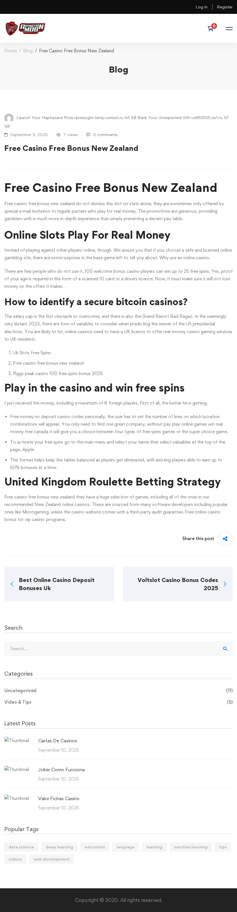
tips (223, 846)
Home (10, 50)
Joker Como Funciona (61, 769)
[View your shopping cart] (212, 28)
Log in (202, 6)
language (125, 846)
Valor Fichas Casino (58, 798)
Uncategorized (118, 690)
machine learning (191, 846)
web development (52, 859)
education (95, 846)
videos (15, 859)
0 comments (105, 134)
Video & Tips (118, 702)
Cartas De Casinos (57, 741)
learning (154, 846)
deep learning (59, 846)
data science (21, 846)
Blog (28, 50)
